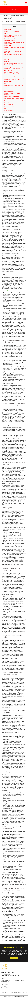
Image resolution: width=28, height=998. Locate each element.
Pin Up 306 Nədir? (9, 70)
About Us (7, 992)
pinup (20, 226)
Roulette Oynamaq (9, 110)
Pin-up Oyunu (7, 29)
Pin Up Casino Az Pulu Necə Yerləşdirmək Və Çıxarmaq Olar (12, 73)
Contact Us (14, 957)
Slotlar (6, 83)
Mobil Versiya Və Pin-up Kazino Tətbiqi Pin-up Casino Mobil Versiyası (14, 78)
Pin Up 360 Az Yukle (9, 105)
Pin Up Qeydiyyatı (9, 102)
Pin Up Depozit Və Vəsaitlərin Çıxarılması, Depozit (11, 39)
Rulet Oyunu (7, 45)
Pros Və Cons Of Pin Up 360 (11, 31)
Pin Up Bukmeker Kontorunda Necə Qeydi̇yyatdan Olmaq (13, 36)
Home (2, 992)
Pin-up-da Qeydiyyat (9, 89)
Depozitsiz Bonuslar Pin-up (11, 91)
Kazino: (6, 33)
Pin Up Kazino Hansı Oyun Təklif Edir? (14, 98)
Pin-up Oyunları (8, 81)
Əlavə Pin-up (7, 61)
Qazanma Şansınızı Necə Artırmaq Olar (14, 100)
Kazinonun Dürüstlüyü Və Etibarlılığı (13, 76)
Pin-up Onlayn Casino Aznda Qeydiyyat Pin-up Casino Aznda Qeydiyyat (14, 67)
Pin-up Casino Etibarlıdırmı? (11, 96)
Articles (19, 992)
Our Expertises (13, 992)
